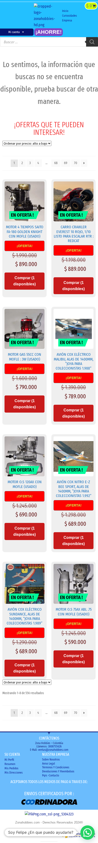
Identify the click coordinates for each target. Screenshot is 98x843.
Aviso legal (48, 763)
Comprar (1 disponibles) (24, 281)
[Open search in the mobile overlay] (49, 42)
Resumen (10, 764)
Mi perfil (9, 759)
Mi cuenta (14, 32)
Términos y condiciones (55, 767)
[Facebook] (8, 15)
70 (75, 163)
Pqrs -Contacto (50, 775)
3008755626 (55, 746)
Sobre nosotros (51, 759)
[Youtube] (24, 15)
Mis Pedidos (11, 768)
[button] (79, 16)
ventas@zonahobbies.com (53, 749)
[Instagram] (16, 15)
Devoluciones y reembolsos (58, 771)
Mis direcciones (14, 772)
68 (56, 163)
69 (65, 163)
